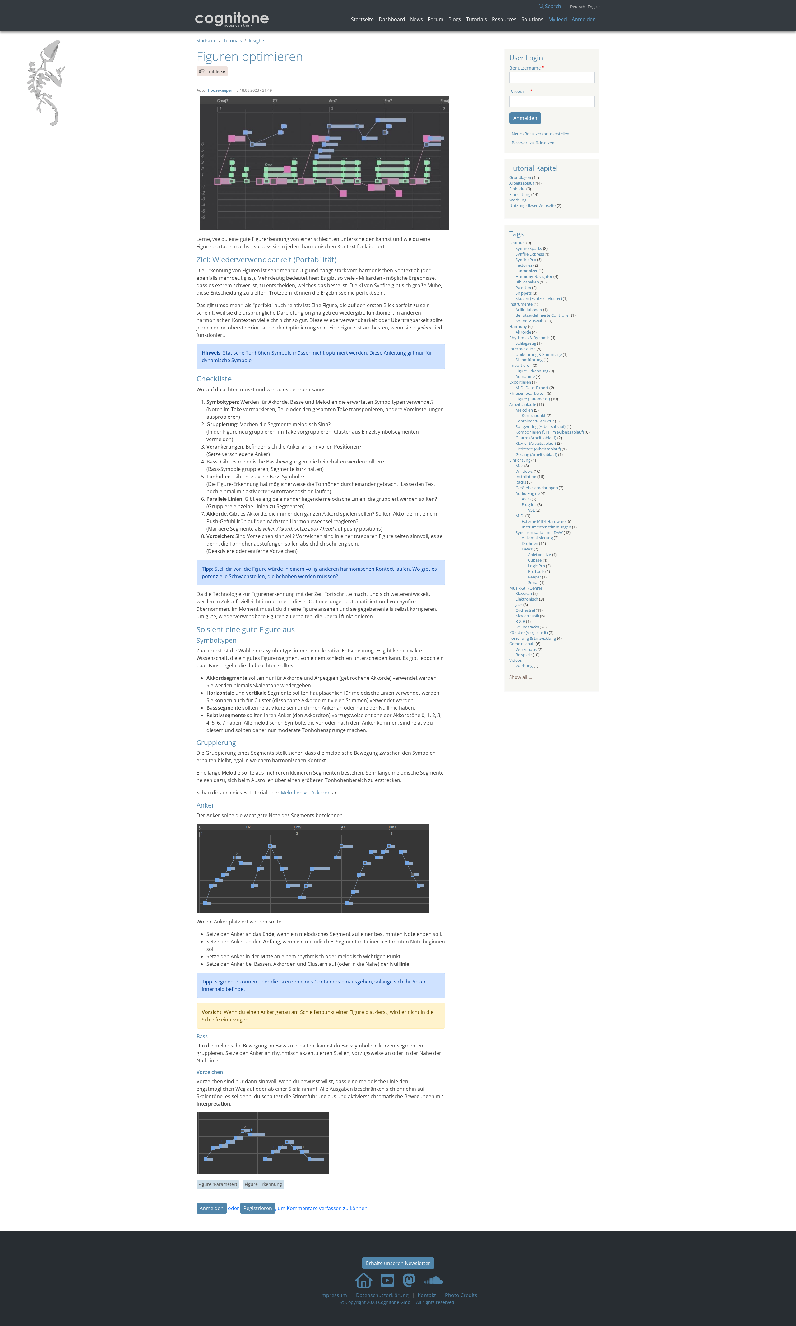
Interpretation (522, 349)
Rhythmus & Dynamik (529, 337)
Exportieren (520, 382)
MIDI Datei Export (532, 387)
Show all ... (520, 677)
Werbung (517, 200)
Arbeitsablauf (521, 183)
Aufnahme (525, 376)
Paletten (523, 287)
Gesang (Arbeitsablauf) (536, 454)
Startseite (362, 19)
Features (517, 243)
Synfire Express (530, 254)
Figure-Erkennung (263, 1184)
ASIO (526, 499)
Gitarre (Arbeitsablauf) (536, 437)
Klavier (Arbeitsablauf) (536, 443)
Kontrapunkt (534, 415)
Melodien (524, 410)
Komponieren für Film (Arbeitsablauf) (550, 432)
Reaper (534, 577)
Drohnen (530, 543)
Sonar (533, 582)
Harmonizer (527, 271)
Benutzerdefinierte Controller (543, 315)
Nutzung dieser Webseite (532, 205)
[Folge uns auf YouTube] (387, 1280)
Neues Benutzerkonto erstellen (540, 133)
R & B (520, 621)
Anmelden (584, 19)
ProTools (536, 571)
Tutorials (476, 19)
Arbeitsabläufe (522, 404)
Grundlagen (520, 177)
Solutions (532, 19)
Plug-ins (529, 504)
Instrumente (521, 304)
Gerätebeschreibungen (537, 487)
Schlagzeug (526, 343)
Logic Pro (536, 566)
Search (552, 6)
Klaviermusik (527, 616)
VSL (531, 510)
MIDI (520, 515)
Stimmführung (529, 359)
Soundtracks (527, 627)
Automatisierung (537, 538)
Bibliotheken (527, 282)
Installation (526, 476)
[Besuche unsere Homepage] (363, 1280)
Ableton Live (539, 554)
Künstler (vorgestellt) (528, 632)
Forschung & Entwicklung (532, 638)
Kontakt (427, 1295)
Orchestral (525, 610)
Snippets (524, 293)
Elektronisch (527, 599)
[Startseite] (232, 19)
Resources (504, 19)
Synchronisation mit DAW (539, 532)
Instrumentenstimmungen (546, 527)
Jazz (519, 604)
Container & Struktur (535, 421)
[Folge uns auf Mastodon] (409, 1280)
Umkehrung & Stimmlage (539, 354)
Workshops (526, 649)
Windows (524, 471)
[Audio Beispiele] (433, 1280)
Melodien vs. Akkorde (306, 792)
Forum (435, 19)
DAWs (527, 549)
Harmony (518, 326)
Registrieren (257, 1208)
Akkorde (523, 332)
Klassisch (524, 593)
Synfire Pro (526, 259)
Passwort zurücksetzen (533, 142)
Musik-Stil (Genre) (525, 588)
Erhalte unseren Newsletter (398, 1263)
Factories (524, 265)
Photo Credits (460, 1295)
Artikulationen (529, 309)
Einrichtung (519, 194)
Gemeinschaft (522, 644)
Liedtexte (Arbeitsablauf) (538, 449)
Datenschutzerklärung (383, 1295)
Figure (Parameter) (217, 1184)
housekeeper (220, 90)
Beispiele (524, 654)
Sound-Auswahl (530, 321)
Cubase (535, 560)
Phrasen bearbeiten (527, 393)
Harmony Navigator (534, 276)
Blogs (454, 19)
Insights (257, 40)
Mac (519, 465)
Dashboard (392, 19)
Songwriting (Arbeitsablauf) (541, 426)
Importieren (520, 365)
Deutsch (577, 6)
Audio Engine (528, 493)
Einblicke (215, 71)
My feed (557, 19)
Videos (515, 660)
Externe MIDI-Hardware (544, 521)
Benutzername (525, 68)
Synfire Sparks (529, 248)
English (594, 6)
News (416, 19)
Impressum (334, 1295)
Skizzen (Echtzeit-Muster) (539, 298)
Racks (521, 482)
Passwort (519, 91)
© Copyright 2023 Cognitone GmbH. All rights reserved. (398, 1302)
